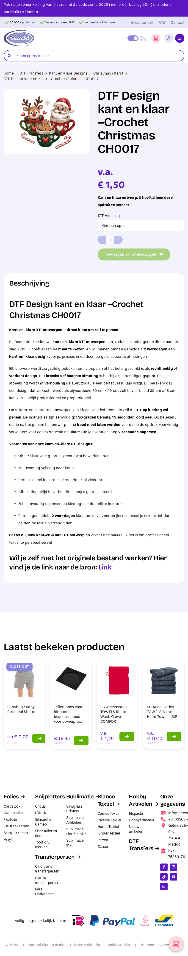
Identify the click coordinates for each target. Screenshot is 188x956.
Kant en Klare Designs (68, 73)
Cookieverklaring (121, 945)
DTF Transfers (31, 73)
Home (9, 73)
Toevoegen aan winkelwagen (130, 254)
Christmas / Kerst (108, 73)
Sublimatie (80, 796)
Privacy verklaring (86, 945)
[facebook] (164, 867)
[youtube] (173, 877)
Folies (11, 796)
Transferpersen (55, 857)
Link (104, 567)
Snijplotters (50, 796)
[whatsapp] (164, 886)
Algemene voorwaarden (162, 945)
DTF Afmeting (109, 216)
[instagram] (173, 867)
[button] (156, 38)
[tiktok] (164, 877)
